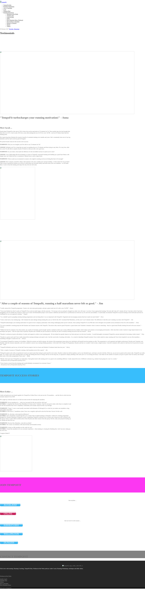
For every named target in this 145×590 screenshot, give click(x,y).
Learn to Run (10, 17)
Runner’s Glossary (12, 23)
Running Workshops (8, 6)
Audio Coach (3, 579)
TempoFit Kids (7, 5)
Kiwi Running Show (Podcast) (15, 20)
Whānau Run (6, 11)
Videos (8, 26)
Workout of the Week (12, 14)
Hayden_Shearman (14, 29)
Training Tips (10, 15)
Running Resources (8, 12)
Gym (4, 9)
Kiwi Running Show (5, 585)
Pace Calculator (4, 583)
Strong (8, 24)
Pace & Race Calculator (13, 21)
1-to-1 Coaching (7, 8)
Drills (8, 18)
